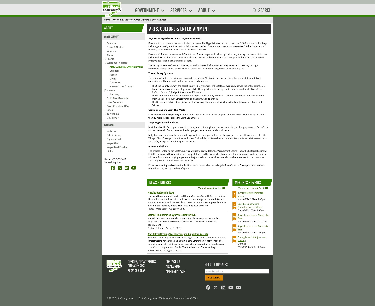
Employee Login (175, 272)
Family (113, 74)
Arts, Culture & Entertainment (126, 66)
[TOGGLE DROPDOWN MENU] (104, 59)
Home (107, 19)
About (110, 55)
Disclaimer (113, 117)
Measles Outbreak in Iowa (161, 192)
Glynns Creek (114, 139)
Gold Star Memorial (117, 98)
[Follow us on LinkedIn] (223, 288)
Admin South (114, 135)
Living (113, 78)
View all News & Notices (210, 188)
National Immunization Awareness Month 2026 (172, 215)
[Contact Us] (238, 288)
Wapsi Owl (113, 143)
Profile (110, 58)
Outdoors (115, 82)
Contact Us (173, 262)
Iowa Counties (115, 102)
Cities (110, 110)
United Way (113, 94)
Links (110, 151)
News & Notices (116, 47)
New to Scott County (121, 86)
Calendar (112, 43)
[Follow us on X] (216, 288)
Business (115, 70)
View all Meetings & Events (251, 188)
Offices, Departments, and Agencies (142, 264)
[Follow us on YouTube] (231, 288)
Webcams (112, 131)
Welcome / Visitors (123, 19)
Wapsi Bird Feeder (117, 147)
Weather (111, 51)
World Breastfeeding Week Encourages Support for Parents (178, 234)
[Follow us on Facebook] (208, 288)
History (111, 90)
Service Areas (136, 271)
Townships (113, 114)
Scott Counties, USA (118, 106)
